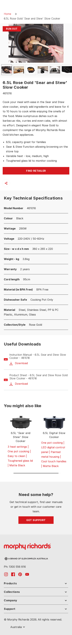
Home (7, 14)
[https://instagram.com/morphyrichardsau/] (6, 574)
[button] (6, 183)
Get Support (36, 520)
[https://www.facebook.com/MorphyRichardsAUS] (13, 574)
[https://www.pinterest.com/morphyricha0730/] (20, 574)
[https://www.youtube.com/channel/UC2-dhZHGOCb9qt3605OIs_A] (27, 574)
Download (21, 363)
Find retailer (36, 170)
